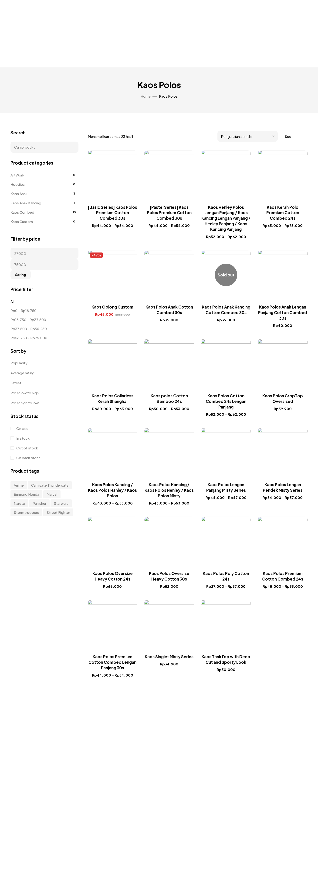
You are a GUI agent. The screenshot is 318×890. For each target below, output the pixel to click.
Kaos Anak (18, 193)
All (12, 301)
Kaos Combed (22, 212)
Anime (19, 485)
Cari (71, 147)
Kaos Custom (21, 221)
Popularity (18, 363)
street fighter (58, 512)
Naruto (19, 503)
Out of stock (27, 448)
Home (146, 96)
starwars (61, 503)
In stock (23, 438)
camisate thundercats (49, 485)
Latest (15, 383)
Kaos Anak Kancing (25, 203)
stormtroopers (26, 512)
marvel (52, 494)
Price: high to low (24, 403)
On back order (28, 457)
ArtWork (17, 175)
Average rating (22, 373)
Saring (20, 274)
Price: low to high (24, 393)
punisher (39, 503)
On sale (22, 428)
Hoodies (17, 184)
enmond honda (26, 494)
